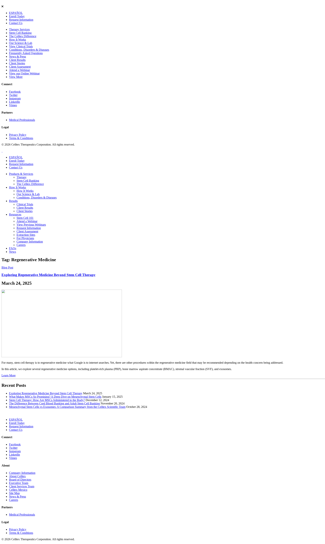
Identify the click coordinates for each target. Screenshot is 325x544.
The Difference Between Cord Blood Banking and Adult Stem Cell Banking (54, 403)
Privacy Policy (17, 134)
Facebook (15, 91)
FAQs (12, 248)
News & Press (17, 56)
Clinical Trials (25, 204)
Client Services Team (21, 486)
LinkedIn (14, 101)
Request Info (21, 19)
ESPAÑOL (16, 12)
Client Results (17, 59)
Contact (15, 23)
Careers (21, 245)
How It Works (17, 39)
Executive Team (18, 483)
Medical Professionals (22, 119)
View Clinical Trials (21, 46)
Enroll (17, 16)
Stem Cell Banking (20, 32)
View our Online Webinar (24, 73)
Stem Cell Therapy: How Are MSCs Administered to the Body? (47, 400)
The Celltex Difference (22, 36)
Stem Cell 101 (25, 217)
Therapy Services (19, 29)
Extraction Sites (26, 234)
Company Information (30, 241)
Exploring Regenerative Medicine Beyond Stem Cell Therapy (49, 275)
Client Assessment (20, 66)
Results (13, 201)
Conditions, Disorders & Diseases (29, 49)
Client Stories (17, 63)
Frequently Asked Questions (26, 53)
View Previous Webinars (31, 224)
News (12, 251)
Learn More (9, 375)
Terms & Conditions (21, 138)
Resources (15, 214)
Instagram (15, 98)
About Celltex (17, 476)
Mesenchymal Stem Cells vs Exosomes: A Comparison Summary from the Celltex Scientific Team (67, 406)
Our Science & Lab (20, 43)
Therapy (22, 177)
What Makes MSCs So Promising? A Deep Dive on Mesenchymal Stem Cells (55, 396)
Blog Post (7, 267)
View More (16, 76)
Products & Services (21, 173)
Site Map (14, 493)
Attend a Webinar (19, 70)
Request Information (29, 228)
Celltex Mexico (18, 489)
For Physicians (25, 238)
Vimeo (13, 105)
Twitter (13, 95)
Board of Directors (20, 479)
